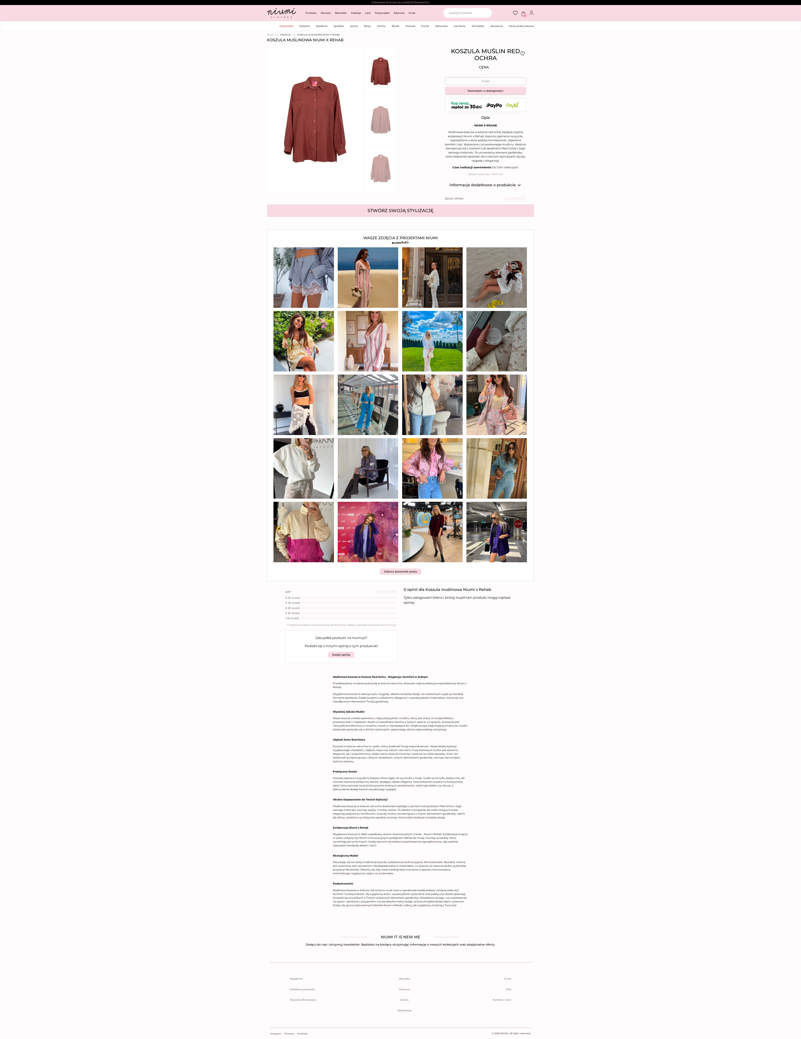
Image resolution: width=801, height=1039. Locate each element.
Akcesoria (496, 26)
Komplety (478, 26)
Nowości (326, 12)
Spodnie (339, 26)
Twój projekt (382, 12)
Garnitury (460, 26)
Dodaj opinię (341, 654)
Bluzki (395, 26)
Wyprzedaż (286, 26)
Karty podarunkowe (521, 26)
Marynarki (441, 26)
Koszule (410, 26)
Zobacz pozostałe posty (400, 571)
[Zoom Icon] (313, 121)
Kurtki (425, 26)
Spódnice (321, 26)
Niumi (270, 34)
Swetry (381, 26)
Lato (368, 12)
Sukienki (304, 26)
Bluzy (367, 26)
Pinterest (289, 1033)
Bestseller (341, 12)
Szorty (354, 26)
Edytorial (399, 12)
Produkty (311, 12)
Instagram (275, 1033)
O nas (412, 12)
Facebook (302, 1033)
